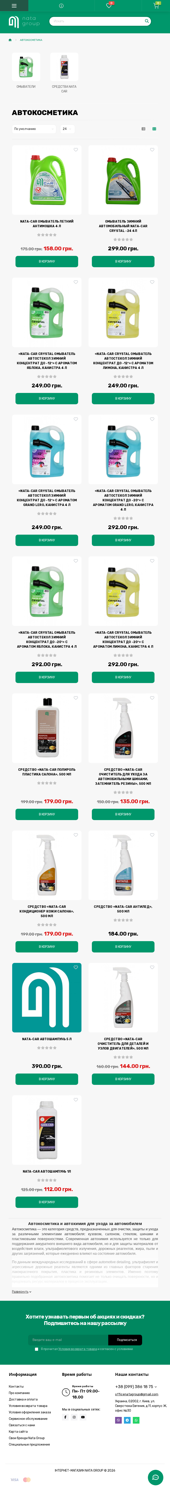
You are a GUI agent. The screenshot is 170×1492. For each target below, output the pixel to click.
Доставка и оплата (23, 1399)
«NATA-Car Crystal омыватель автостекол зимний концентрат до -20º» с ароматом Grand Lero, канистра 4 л (123, 500)
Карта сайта (18, 1432)
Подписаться (127, 1340)
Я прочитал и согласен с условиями (87, 1349)
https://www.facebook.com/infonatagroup (65, 1417)
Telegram (127, 1420)
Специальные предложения (29, 1444)
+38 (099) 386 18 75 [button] (134, 1386)
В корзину (47, 261)
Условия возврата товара (77, 1349)
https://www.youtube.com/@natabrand (83, 1417)
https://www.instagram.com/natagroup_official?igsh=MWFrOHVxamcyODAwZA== (74, 1417)
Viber (118, 1420)
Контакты (16, 1386)
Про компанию (19, 1393)
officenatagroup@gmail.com (136, 1394)
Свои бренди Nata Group (27, 1438)
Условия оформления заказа (30, 1412)
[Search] (147, 21)
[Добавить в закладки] (75, 150)
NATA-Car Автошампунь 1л (47, 1171)
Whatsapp (136, 1420)
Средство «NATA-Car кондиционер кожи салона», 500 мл (46, 911)
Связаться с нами (22, 1425)
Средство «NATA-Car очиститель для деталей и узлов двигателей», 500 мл (123, 1043)
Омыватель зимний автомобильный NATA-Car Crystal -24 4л (123, 226)
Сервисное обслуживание (28, 1419)
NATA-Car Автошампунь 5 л (46, 1039)
